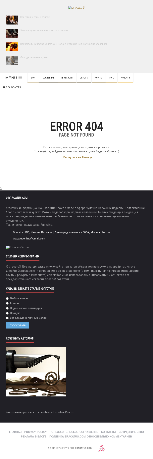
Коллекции (48, 77)
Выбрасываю (18, 298)
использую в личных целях (28, 317)
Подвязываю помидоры (25, 308)
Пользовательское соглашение (74, 432)
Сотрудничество (131, 432)
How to (98, 77)
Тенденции (67, 77)
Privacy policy (35, 432)
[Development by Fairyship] (101, 448)
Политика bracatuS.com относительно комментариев (90, 436)
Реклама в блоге (33, 436)
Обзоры (84, 77)
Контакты (108, 432)
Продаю (14, 313)
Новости (125, 77)
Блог (33, 77)
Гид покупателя (12, 87)
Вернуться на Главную (78, 157)
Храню (14, 303)
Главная (15, 432)
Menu (11, 78)
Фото (111, 77)
